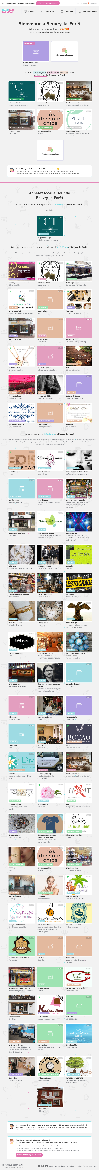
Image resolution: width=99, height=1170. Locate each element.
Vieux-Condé (7, 439)
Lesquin (89, 253)
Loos (37, 442)
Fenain (25, 253)
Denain (60, 253)
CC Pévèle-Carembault (62, 1125)
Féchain (93, 439)
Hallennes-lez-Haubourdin (44, 444)
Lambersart (67, 442)
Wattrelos (59, 442)
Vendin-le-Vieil (59, 444)
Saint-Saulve (52, 439)
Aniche (50, 253)
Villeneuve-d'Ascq (33, 439)
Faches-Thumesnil (83, 439)
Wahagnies (77, 253)
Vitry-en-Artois (45, 442)
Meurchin (75, 442)
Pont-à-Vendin (84, 442)
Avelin (66, 253)
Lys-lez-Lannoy (27, 442)
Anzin (84, 253)
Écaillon (44, 253)
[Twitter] (46, 1166)
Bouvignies (49, 210)
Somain (38, 253)
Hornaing (32, 253)
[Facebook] (39, 1166)
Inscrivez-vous (21, 171)
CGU (90, 1166)
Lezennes (44, 439)
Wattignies (61, 439)
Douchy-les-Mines (56, 255)
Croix (53, 442)
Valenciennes (17, 439)
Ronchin (68, 439)
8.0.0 (95, 1166)
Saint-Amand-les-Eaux (14, 253)
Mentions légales (82, 1166)
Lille (34, 442)
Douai (71, 253)
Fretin (55, 253)
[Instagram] (42, 1166)
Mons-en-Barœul (15, 442)
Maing (74, 439)
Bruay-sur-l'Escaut (42, 255)
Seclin (24, 439)
